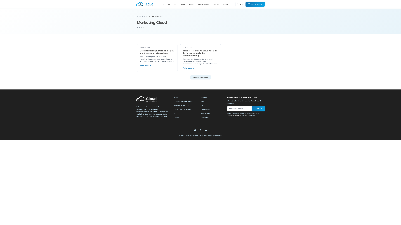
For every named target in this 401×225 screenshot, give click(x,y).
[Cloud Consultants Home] (144, 4)
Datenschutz (205, 113)
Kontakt (226, 4)
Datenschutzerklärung (234, 115)
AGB (202, 105)
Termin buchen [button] (256, 4)
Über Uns (216, 4)
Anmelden (258, 109)
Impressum (205, 117)
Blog (183, 4)
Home (161, 4)
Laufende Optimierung (182, 109)
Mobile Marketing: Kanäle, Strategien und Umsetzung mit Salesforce (157, 51)
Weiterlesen (144, 66)
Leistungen (172, 4)
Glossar (191, 4)
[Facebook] (195, 130)
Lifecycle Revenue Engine (183, 101)
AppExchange (203, 4)
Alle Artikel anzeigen (200, 77)
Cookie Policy (205, 109)
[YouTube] (206, 130)
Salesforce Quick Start (182, 105)
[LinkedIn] (200, 130)
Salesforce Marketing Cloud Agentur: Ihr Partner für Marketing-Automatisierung (200, 53)
